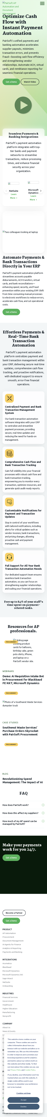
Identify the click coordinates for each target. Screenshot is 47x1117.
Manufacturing (9, 1012)
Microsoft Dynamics (11, 971)
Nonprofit (7, 1016)
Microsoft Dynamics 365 (13, 975)
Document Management (13, 941)
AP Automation (9, 933)
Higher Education (10, 1008)
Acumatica (7, 963)
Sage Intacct (8, 978)
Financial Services (10, 997)
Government (8, 1001)
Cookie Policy (30, 1070)
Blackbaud (7, 967)
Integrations (10, 959)
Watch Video (30, 82)
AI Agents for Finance (12, 944)
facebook (3, 1098)
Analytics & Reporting (12, 948)
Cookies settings (23, 1093)
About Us (6, 1027)
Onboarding (8, 986)
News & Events (9, 1031)
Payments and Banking (12, 952)
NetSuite (6, 982)
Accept (23, 1100)
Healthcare (7, 1005)
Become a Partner (14, 913)
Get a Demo (11, 82)
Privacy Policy (16, 1070)
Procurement (8, 937)
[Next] (40, 190)
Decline (23, 1106)
